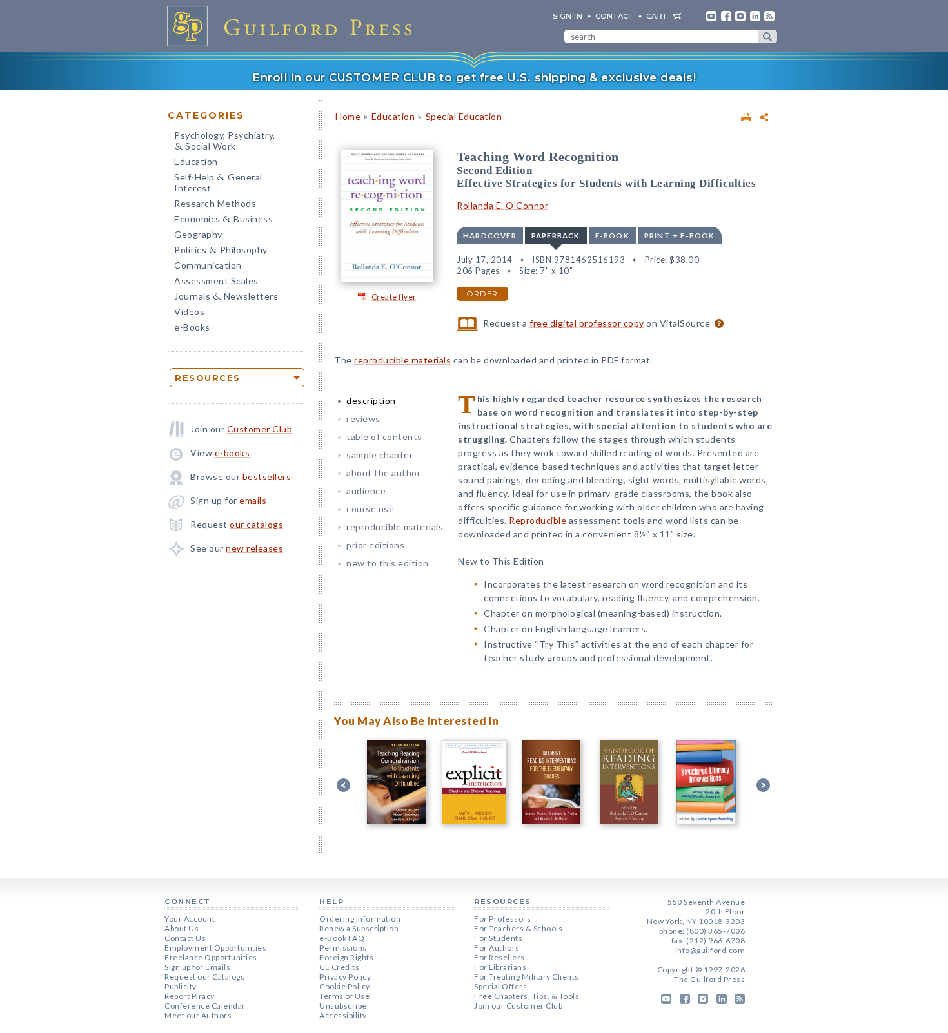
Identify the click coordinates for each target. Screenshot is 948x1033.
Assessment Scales (216, 280)
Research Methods (215, 203)
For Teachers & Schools (518, 928)
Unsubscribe (343, 1005)
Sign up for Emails (197, 967)
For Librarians (500, 967)
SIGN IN (568, 16)
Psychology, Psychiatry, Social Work (224, 142)
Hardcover (490, 235)
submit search (767, 36)
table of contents (384, 436)
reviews (363, 418)
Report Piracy (189, 996)
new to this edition (387, 562)
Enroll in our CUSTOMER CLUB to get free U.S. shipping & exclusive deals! (474, 77)
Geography (198, 234)
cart (656, 16)
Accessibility (343, 1015)
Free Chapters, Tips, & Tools (526, 996)
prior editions (375, 544)
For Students (498, 938)
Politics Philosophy (221, 251)
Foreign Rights (346, 957)
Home (347, 116)
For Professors (502, 918)
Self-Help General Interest (218, 182)
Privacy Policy (345, 976)
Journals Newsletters (226, 297)
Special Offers (500, 986)
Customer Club (260, 428)
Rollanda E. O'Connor (502, 205)
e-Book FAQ (341, 938)
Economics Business (223, 220)
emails (252, 500)
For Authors (497, 947)
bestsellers (266, 476)
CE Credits (339, 967)
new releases (254, 548)
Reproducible (537, 520)
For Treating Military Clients (526, 976)
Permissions (343, 947)
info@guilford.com (710, 950)
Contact (614, 16)
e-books (232, 452)
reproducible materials (402, 359)
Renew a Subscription (359, 928)
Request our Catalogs (204, 976)
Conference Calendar (205, 1005)
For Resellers (499, 957)
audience (366, 490)
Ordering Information (359, 918)
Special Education (464, 116)
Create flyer (394, 297)
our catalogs (256, 524)
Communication (208, 265)
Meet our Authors (198, 1015)
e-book (612, 235)
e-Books (192, 327)
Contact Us (185, 938)
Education (196, 161)
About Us (181, 928)
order (482, 293)
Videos (189, 311)
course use (370, 508)
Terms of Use (344, 996)
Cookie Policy (344, 986)
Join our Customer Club (518, 1005)
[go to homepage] (293, 26)
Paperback (555, 235)
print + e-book (679, 235)
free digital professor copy (586, 323)
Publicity (180, 986)
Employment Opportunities (215, 947)
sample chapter (379, 454)
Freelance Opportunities (210, 957)
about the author (383, 472)
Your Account (189, 918)
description (371, 400)
